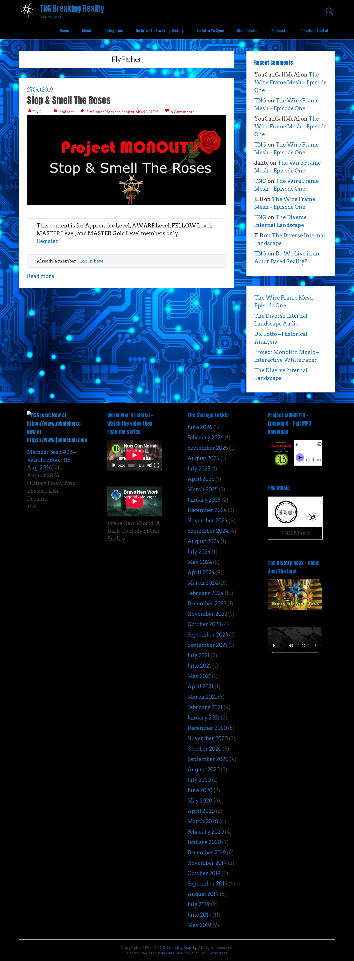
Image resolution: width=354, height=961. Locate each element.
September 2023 (207, 635)
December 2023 (206, 603)
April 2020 (201, 811)
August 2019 (203, 894)
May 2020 (199, 801)
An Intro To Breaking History (160, 31)
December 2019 (206, 852)
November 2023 (207, 614)
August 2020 (203, 769)
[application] (134, 455)
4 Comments (182, 112)
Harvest (112, 112)
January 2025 (204, 500)
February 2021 (205, 707)
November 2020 (207, 738)
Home (64, 31)
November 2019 (207, 863)
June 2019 (199, 915)
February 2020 (205, 832)
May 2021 (199, 676)
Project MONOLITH (139, 112)
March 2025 (202, 489)
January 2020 (204, 842)
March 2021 (202, 697)
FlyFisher (95, 112)
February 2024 (205, 593)
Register (47, 241)
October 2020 (204, 749)
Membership (247, 31)
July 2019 (198, 904)
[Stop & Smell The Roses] (126, 203)
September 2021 (207, 645)
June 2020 (200, 790)
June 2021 (199, 666)
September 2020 (208, 759)
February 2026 (205, 437)
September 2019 (207, 884)
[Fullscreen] (156, 465)
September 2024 (207, 531)
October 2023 (204, 624)
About (86, 31)
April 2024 (201, 572)
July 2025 (198, 469)
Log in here (91, 261)
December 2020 (207, 728)
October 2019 (204, 873)
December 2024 (207, 510)
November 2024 (207, 520)
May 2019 (199, 925)
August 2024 (203, 541)
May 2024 (199, 562)
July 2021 (198, 655)
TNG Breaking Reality (72, 8)
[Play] (114, 465)
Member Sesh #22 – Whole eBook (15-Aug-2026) (51, 460)
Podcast (66, 112)
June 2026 (199, 427)
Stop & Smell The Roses (69, 100)
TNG (37, 112)
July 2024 (199, 552)
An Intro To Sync (210, 31)
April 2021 (200, 686)
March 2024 (202, 583)
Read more (43, 276)
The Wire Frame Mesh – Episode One (290, 82)
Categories (113, 31)
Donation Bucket (314, 31)
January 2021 (203, 718)
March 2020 (202, 821)
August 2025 (203, 458)
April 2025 (200, 479)
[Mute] (149, 465)
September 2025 (207, 448)
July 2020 (199, 780)
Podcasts (279, 31)
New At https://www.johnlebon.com (57, 436)
